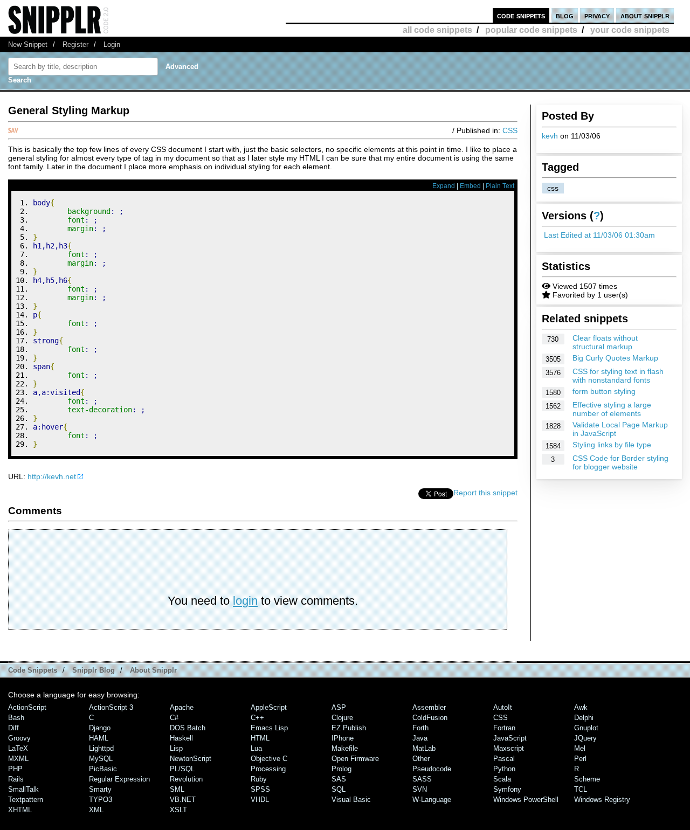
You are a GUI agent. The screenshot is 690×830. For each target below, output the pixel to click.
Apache (182, 707)
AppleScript (269, 707)
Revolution (186, 779)
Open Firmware (355, 759)
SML (177, 789)
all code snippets (437, 29)
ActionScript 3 (111, 707)
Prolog (341, 769)
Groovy (19, 738)
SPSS (260, 789)
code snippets (521, 15)
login (245, 600)
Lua (256, 748)
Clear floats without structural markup (605, 342)
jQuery (585, 738)
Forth (420, 728)
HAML (98, 738)
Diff (13, 728)
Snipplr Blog (93, 670)
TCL (580, 789)
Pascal (504, 759)
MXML (18, 759)
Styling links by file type (611, 444)
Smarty (100, 789)
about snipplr (645, 15)
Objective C (269, 759)
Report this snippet (485, 492)
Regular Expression (119, 779)
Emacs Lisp (269, 728)
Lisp (176, 748)
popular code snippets (531, 29)
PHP (15, 769)
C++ (257, 718)
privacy (597, 15)
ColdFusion (429, 718)
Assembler (429, 707)
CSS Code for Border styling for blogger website (620, 462)
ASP (339, 707)
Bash (16, 718)
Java (419, 738)
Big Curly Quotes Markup (615, 358)
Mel (579, 748)
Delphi (584, 718)
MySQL (101, 759)
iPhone (343, 738)
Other (421, 759)
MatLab (424, 748)
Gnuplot (586, 728)
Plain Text (500, 186)
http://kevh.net (51, 476)
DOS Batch (187, 728)
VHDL (260, 800)
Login (112, 44)
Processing (268, 769)
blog (565, 15)
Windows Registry (602, 800)
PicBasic (103, 769)
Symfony (507, 789)
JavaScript (510, 738)
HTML (260, 738)
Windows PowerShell (525, 800)
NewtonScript (190, 759)
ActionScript (27, 707)
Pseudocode (431, 769)
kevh (550, 136)
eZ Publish (349, 728)
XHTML (20, 810)
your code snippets (630, 29)
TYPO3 (100, 800)
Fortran (504, 728)
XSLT (178, 810)
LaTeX (18, 748)
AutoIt (502, 707)
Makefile (345, 748)
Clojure (342, 718)
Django (100, 728)
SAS (339, 779)
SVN (419, 789)
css (552, 188)
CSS (510, 130)
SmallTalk (23, 789)
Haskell (181, 738)
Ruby (259, 779)
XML (96, 810)
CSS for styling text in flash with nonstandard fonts (618, 375)
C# (174, 718)
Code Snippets (32, 670)
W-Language (431, 800)
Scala (502, 779)
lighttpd (101, 748)
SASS (422, 779)
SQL (339, 789)
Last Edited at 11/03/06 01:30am (599, 235)
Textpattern (25, 800)
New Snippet (27, 44)
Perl (580, 759)
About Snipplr (153, 670)
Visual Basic (351, 800)
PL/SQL (182, 769)
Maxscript (508, 748)
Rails (16, 779)
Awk (581, 707)
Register (75, 44)
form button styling (604, 391)
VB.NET (183, 800)
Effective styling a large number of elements (611, 409)
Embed (470, 186)
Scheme (587, 779)
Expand (443, 186)
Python (504, 769)
